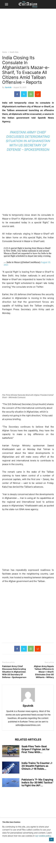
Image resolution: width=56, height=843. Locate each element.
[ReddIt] (38, 94)
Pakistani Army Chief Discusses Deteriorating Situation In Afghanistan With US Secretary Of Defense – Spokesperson (28, 140)
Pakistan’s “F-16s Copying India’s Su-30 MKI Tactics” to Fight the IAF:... (37, 782)
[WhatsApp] (31, 94)
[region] (28, 31)
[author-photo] (28, 702)
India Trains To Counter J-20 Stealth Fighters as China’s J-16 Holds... (37, 766)
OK (51, 839)
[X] (24, 94)
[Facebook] (17, 94)
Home (4, 52)
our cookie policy (43, 835)
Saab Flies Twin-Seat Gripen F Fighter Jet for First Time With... (36, 749)
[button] (6, 4)
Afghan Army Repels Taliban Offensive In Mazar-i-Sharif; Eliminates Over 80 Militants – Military (44, 671)
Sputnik (8, 87)
